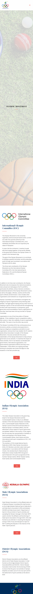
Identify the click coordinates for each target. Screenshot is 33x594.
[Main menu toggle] (29, 5)
